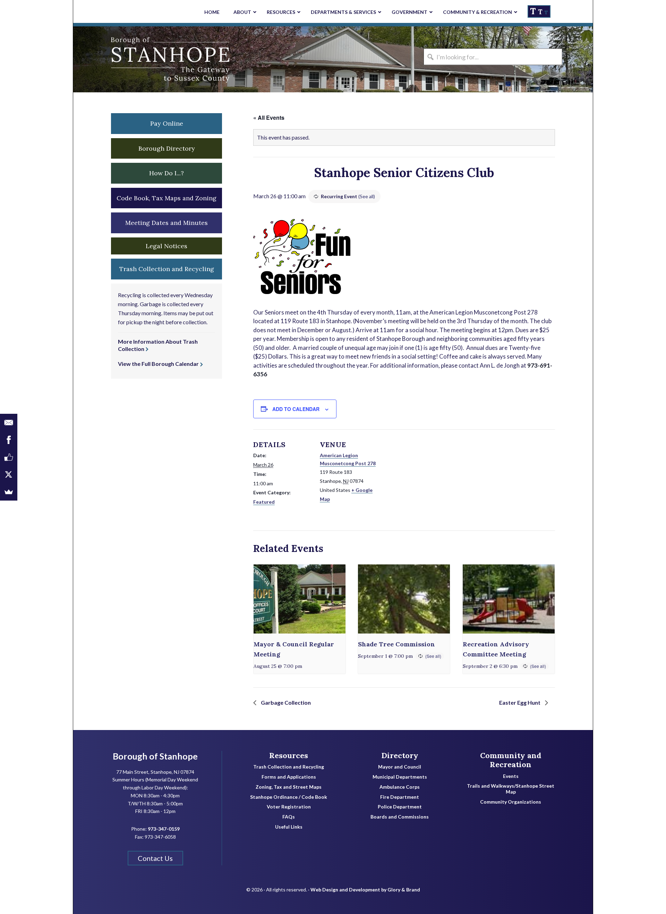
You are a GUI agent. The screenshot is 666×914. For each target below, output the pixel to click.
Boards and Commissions (399, 817)
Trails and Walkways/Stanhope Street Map (510, 789)
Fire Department (399, 797)
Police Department (400, 807)
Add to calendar (295, 408)
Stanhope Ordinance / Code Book (288, 797)
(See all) (366, 196)
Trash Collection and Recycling (288, 767)
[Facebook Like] (8, 457)
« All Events (268, 117)
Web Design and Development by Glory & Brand (365, 889)
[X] (8, 474)
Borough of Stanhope (125, 59)
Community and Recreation (510, 760)
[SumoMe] (8, 492)
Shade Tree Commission (396, 644)
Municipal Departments (400, 777)
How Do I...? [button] (166, 173)
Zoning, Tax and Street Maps (289, 787)
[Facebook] (8, 439)
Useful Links (288, 827)
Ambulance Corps (399, 787)
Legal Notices (166, 246)
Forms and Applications (289, 777)
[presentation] (299, 599)
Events (511, 776)
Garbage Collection (285, 702)
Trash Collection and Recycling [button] (166, 269)
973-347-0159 (164, 829)
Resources (288, 755)
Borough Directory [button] (166, 148)
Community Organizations (510, 802)
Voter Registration (289, 807)
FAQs (288, 817)
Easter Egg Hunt (520, 702)
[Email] (8, 422)
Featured (264, 502)
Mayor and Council (399, 767)
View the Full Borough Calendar (158, 363)
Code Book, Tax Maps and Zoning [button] (166, 198)
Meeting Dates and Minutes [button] (166, 223)
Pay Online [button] (166, 123)
